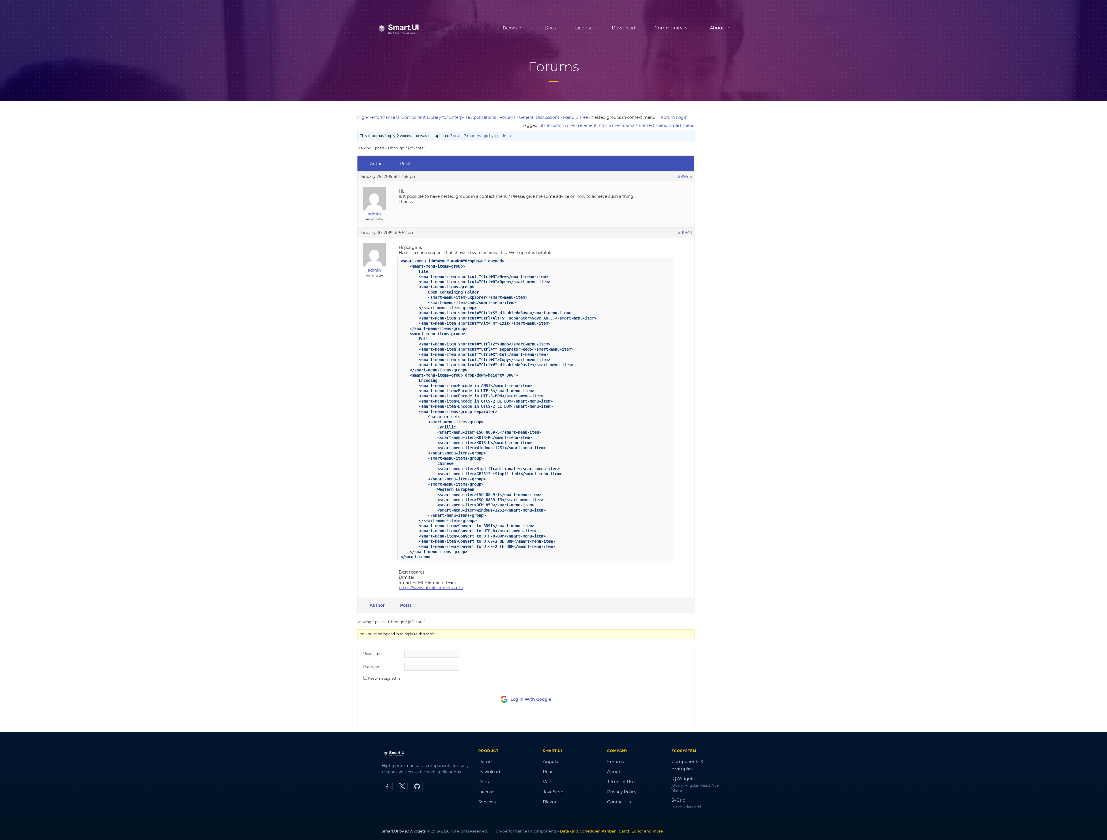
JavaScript (554, 791)
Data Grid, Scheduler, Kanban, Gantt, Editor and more (611, 831)
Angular (551, 761)
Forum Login (674, 117)
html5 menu (611, 125)
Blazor (549, 802)
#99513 (685, 176)
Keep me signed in (384, 678)
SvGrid (678, 800)
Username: (372, 653)
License (584, 28)
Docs (550, 28)
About (613, 771)
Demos (510, 28)
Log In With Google (531, 699)
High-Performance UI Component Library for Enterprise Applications (426, 117)
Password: (372, 667)
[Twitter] (402, 786)
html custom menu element (568, 125)
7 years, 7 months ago (469, 136)
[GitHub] (417, 786)
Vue (547, 781)
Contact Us (619, 802)
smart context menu (646, 125)
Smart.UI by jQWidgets (404, 831)
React (549, 771)
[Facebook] (387, 786)
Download (623, 28)
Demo (485, 761)
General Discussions (539, 117)
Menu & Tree (575, 117)
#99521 (685, 232)
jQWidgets (682, 778)
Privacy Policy (622, 791)
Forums (507, 117)
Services (487, 802)
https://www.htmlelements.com (431, 587)
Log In (656, 719)
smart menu (681, 125)
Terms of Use (621, 781)
